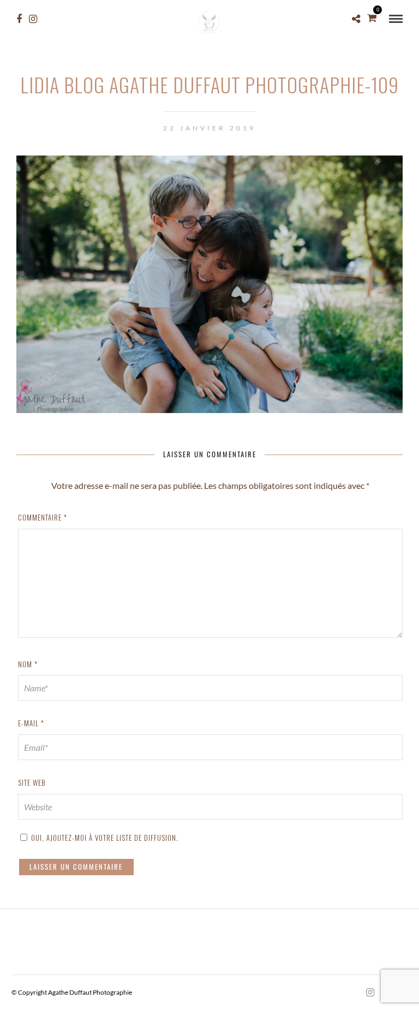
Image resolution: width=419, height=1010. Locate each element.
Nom (28, 664)
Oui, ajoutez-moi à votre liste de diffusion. (103, 837)
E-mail (31, 723)
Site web (32, 782)
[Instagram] (33, 19)
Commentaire (42, 517)
